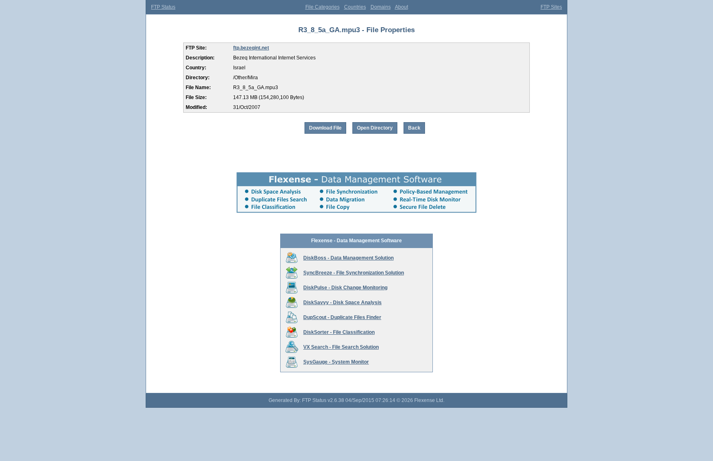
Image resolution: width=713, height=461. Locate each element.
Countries (355, 7)
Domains (381, 7)
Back (414, 128)
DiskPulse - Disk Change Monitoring (345, 288)
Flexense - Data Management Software (356, 241)
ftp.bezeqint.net (251, 48)
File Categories (322, 7)
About (401, 7)
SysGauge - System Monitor (336, 362)
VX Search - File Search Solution (341, 347)
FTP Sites (551, 7)
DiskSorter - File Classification (339, 332)
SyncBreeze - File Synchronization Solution (353, 273)
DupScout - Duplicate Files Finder (342, 317)
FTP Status (163, 7)
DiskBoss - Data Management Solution (348, 258)
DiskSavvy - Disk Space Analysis (342, 302)
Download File (325, 128)
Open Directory (375, 128)
